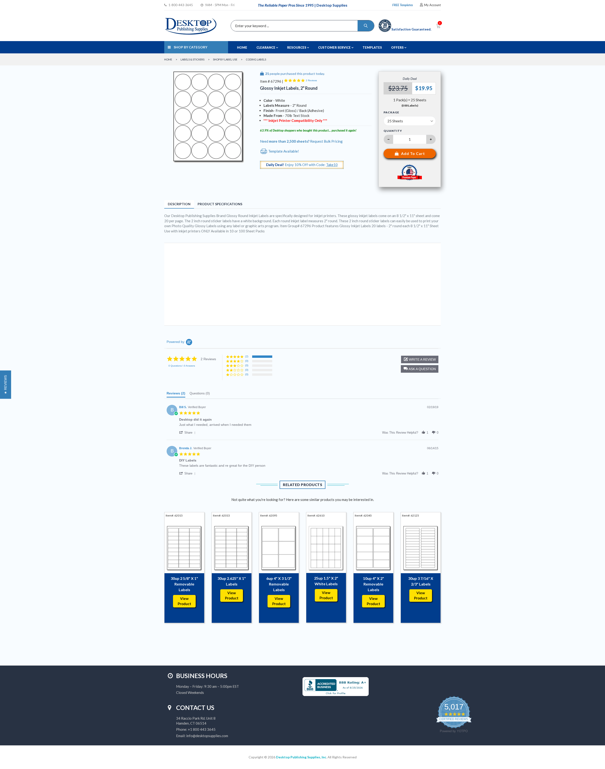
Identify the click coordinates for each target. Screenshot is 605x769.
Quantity (393, 130)
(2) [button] (246, 356)
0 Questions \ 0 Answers (182, 365)
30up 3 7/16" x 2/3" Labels (420, 581)
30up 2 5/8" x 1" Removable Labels (184, 584)
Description (179, 204)
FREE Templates (402, 5)
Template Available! (283, 151)
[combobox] (301, 25)
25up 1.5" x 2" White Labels (326, 581)
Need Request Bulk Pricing (301, 141)
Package (391, 112)
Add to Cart (413, 153)
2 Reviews (311, 80)
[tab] (176, 394)
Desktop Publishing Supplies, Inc (301, 757)
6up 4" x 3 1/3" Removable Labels (279, 584)
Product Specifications (220, 204)
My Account (432, 5)
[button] (419, 369)
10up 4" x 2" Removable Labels (373, 584)
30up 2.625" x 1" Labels (231, 581)
